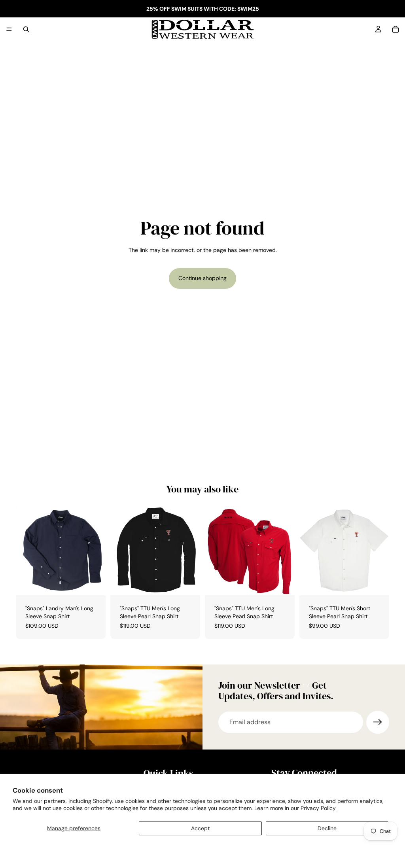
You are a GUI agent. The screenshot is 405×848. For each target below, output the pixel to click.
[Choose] (93, 583)
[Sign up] (377, 722)
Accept (200, 828)
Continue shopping (202, 278)
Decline (327, 828)
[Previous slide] (119, 550)
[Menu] (9, 29)
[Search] (26, 29)
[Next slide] (191, 550)
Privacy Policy (318, 808)
